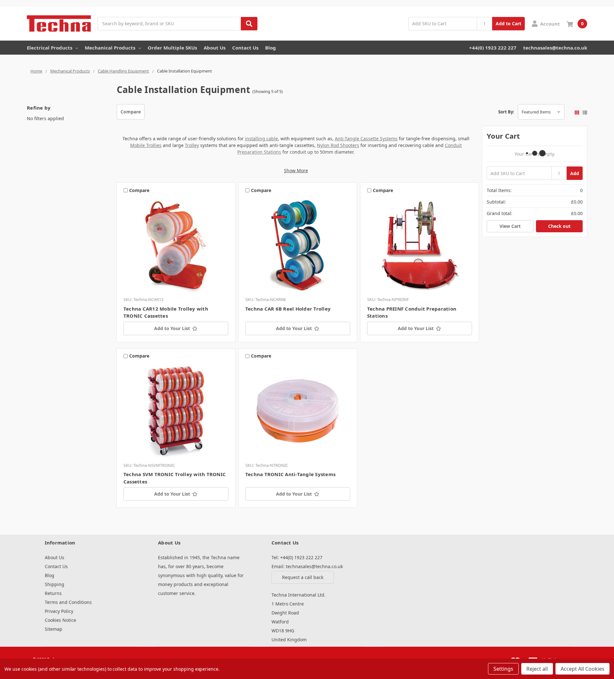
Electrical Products (49, 47)
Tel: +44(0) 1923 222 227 (297, 557)
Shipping (54, 584)
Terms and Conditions (68, 602)
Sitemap (53, 629)
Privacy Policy (59, 611)
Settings (503, 668)
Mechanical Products (110, 47)
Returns (53, 593)
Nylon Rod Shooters (338, 145)
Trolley (192, 145)
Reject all (537, 668)
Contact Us (245, 47)
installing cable (261, 138)
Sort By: (506, 112)
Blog (270, 47)
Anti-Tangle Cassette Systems (366, 138)
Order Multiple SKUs (172, 47)
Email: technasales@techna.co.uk (307, 566)
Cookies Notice (60, 620)
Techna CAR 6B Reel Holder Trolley (288, 308)
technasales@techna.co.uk (555, 47)
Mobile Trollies (145, 145)
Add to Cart (508, 23)
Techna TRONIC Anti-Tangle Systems (290, 474)
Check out (559, 226)
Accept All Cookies (582, 668)
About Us (214, 47)
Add (574, 173)
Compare (131, 112)
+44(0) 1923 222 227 (492, 47)
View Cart (510, 226)
